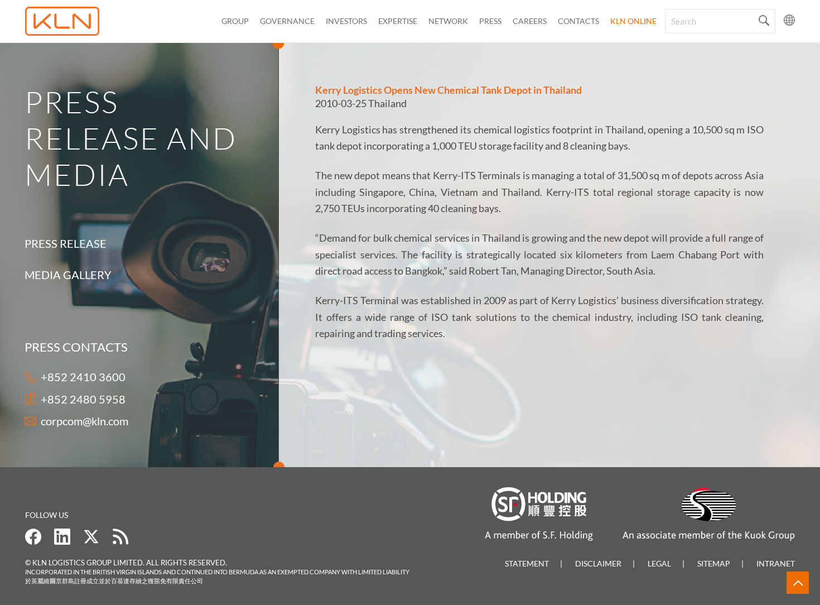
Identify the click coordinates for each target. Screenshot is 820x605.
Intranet (775, 563)
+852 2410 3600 (83, 376)
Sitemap (713, 563)
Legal (659, 563)
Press (490, 21)
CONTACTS (578, 21)
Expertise (397, 21)
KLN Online (633, 21)
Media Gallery (68, 274)
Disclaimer (598, 563)
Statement (527, 563)
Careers (530, 21)
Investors (346, 21)
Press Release (66, 243)
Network (448, 21)
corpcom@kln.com (84, 421)
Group (235, 21)
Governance (287, 21)
